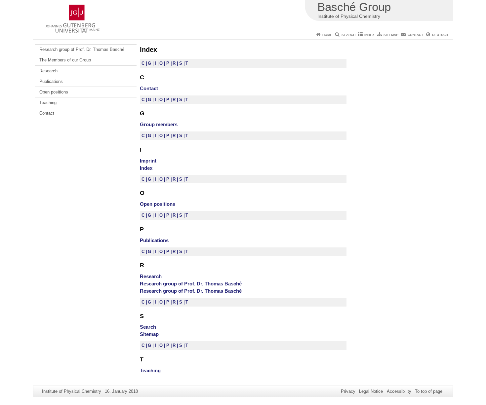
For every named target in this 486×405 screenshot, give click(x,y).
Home (327, 35)
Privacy (348, 391)
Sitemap (391, 35)
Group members (159, 124)
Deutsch (440, 35)
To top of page (428, 391)
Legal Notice (371, 391)
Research (48, 70)
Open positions (53, 92)
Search (348, 35)
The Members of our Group (65, 59)
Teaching (48, 102)
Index (369, 35)
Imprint (148, 161)
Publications (51, 81)
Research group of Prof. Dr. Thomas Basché (81, 49)
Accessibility (399, 391)
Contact (415, 35)
